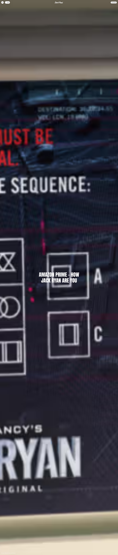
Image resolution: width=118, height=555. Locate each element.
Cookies (5, 553)
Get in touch (113, 2)
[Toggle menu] (2, 2)
